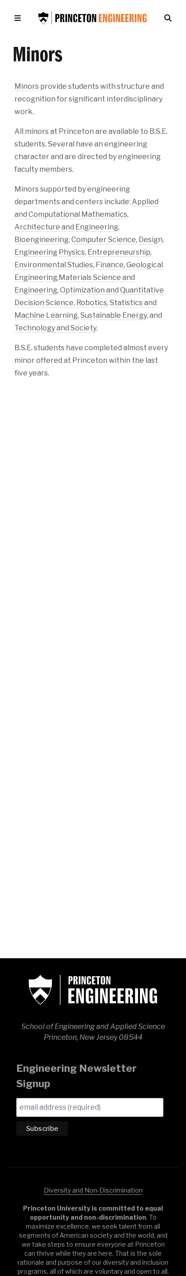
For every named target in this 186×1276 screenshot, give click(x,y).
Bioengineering (41, 239)
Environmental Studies (53, 265)
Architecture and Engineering (66, 227)
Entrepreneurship (119, 252)
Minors (26, 86)
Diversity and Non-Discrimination (93, 1190)
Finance (110, 265)
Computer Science (103, 239)
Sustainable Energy (113, 315)
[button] (19, 18)
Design (151, 239)
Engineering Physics (49, 252)
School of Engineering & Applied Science (93, 989)
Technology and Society (55, 328)
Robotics (91, 302)
